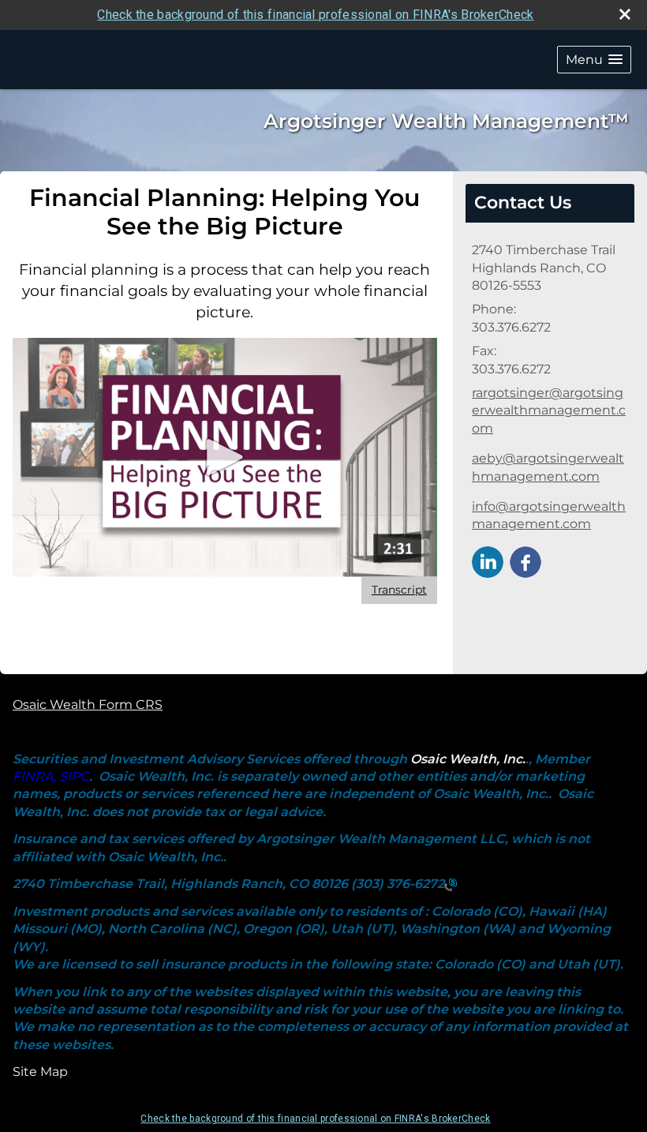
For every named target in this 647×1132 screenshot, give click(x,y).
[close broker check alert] (625, 14)
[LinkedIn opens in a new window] (487, 560)
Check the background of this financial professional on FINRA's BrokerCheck (315, 14)
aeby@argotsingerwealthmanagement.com (548, 467)
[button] (594, 59)
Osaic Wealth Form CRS (88, 704)
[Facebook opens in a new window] (525, 560)
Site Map (40, 1071)
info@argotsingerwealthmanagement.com (549, 515)
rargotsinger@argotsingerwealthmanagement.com (549, 410)
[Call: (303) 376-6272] (450, 884)
